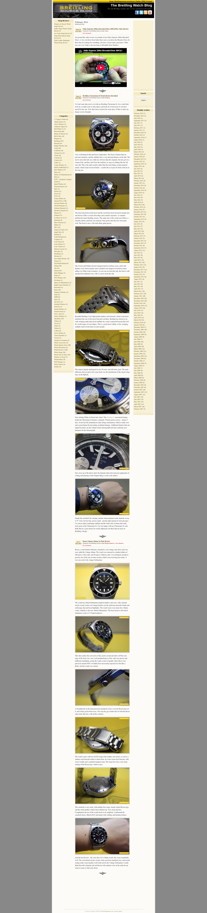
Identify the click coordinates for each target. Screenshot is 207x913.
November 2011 (139, 272)
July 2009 (137, 339)
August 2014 (138, 193)
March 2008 (137, 378)
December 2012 (139, 241)
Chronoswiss (58, 153)
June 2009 (137, 342)
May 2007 (137, 402)
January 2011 (138, 296)
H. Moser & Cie (59, 218)
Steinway (57, 307)
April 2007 (137, 404)
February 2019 (138, 113)
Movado (56, 256)
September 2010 (139, 306)
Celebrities (57, 150)
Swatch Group (58, 311)
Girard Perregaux (59, 206)
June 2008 (137, 370)
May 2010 (137, 315)
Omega (56, 266)
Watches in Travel (59, 357)
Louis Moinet (58, 244)
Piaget (56, 275)
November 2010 (139, 301)
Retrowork (57, 287)
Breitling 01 (111, 417)
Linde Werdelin (59, 237)
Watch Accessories (60, 343)
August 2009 (138, 337)
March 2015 (137, 178)
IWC (55, 227)
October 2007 (138, 390)
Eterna (56, 191)
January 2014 (138, 209)
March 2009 (137, 349)
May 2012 (137, 257)
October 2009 (138, 332)
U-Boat (56, 331)
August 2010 (138, 308)
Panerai (56, 271)
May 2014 (137, 200)
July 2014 (137, 195)
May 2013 (137, 229)
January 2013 (138, 238)
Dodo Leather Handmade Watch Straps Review (62, 41)
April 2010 (137, 318)
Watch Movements (60, 347)
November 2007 (139, 387)
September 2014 (139, 190)
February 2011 (138, 294)
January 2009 (138, 354)
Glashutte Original (60, 210)
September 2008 (139, 363)
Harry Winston (59, 222)
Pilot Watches (58, 278)
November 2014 (139, 185)
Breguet (56, 138)
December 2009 (139, 327)
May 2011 (137, 286)
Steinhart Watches (59, 304)
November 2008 (139, 358)
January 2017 (138, 130)
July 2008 (137, 368)
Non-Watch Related (60, 263)
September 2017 (139, 121)
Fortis (56, 196)
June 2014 (137, 197)
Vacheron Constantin (60, 340)
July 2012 (137, 253)
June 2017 (137, 125)
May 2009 (137, 344)
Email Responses (59, 186)
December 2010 (139, 298)
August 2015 (138, 166)
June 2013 (137, 226)
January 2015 (138, 183)
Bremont (57, 143)
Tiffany (56, 321)
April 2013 (137, 231)
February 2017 (138, 128)
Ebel (55, 177)
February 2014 (138, 207)
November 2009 (139, 330)
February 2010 (138, 322)
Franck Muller (58, 198)
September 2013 (139, 219)
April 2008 (137, 375)
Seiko (56, 295)
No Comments (87, 33)
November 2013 (139, 214)
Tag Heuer (57, 319)
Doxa (55, 172)
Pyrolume (57, 280)
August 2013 (138, 221)
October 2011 (138, 274)
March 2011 (137, 291)
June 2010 (137, 313)
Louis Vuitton (58, 246)
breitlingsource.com (107, 911)
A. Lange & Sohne (60, 119)
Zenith (56, 367)
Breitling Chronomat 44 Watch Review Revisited (100, 95)
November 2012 (139, 243)
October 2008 (138, 361)
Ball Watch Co (58, 129)
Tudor (56, 326)
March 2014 (137, 205)
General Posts (58, 201)
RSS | (144, 1)
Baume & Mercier (59, 134)
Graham (56, 215)
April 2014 (137, 202)
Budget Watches (59, 146)
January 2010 (138, 325)
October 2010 (138, 303)
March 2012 (137, 262)
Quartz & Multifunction (61, 283)
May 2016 (137, 147)
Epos (55, 189)
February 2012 (138, 265)
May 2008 (137, 373)
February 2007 (138, 409)
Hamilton (57, 220)
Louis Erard (58, 242)
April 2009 (137, 346)
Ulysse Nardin (58, 333)
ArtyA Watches (59, 124)
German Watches (59, 203)
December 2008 (139, 356)
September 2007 (139, 392)
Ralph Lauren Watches (61, 285)
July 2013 (137, 224)
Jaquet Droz (58, 232)
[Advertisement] (63, 76)
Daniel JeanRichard (60, 167)
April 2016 (137, 149)
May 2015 (137, 173)
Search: (143, 93)
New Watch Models (60, 259)
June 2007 (137, 399)
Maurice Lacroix (59, 249)
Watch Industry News (61, 345)
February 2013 (138, 236)
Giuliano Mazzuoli (60, 208)
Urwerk (56, 338)
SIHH (56, 297)
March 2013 (137, 233)
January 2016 (138, 157)
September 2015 (139, 164)
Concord (57, 158)
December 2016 (139, 133)
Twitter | (139, 1)
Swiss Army (58, 314)
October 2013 (138, 217)
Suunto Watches (59, 309)
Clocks (56, 155)
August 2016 (138, 140)
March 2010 (137, 320)
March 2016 (137, 152)
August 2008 (138, 366)
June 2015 (137, 171)
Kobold (56, 234)
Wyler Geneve (58, 364)
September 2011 (139, 277)
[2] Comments (87, 100)
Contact (149, 1)
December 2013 (139, 212)
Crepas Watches (59, 165)
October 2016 (138, 135)
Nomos (56, 261)
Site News (57, 302)
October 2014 (138, 188)
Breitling (57, 141)
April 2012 (137, 260)
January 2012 (138, 267)
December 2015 (139, 159)
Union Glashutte (59, 335)
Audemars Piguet (59, 126)
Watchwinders (58, 359)
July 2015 (137, 169)
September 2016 (139, 137)
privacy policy (118, 911)
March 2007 (137, 406)
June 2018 (137, 118)
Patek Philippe (58, 273)
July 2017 (137, 123)
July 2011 (137, 282)
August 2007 (138, 394)
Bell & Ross (58, 136)
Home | (111, 1)
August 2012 (138, 250)
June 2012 (137, 255)
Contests (57, 160)
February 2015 (138, 181)
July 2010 (137, 310)
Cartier (56, 148)
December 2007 (139, 385)
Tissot (56, 323)
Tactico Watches (59, 316)
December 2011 (139, 270)
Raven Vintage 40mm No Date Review (96, 541)
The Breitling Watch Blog (131, 5)
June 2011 (137, 284)
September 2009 (139, 334)
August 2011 (138, 279)
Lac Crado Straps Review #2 (63, 33)
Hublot (56, 225)
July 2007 (137, 397)
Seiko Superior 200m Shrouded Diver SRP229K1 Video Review (106, 29)
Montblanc (57, 254)
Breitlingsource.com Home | (125, 1)
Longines (57, 239)
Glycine (56, 213)
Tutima (56, 328)
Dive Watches (58, 170)
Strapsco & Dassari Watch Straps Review (62, 25)
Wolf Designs (58, 362)
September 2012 (139, 248)
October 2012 (138, 245)
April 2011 (137, 289)
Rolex (56, 290)
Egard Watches (59, 184)
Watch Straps (58, 352)
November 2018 (139, 116)
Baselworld (57, 131)
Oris (55, 268)
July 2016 (137, 142)
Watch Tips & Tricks (60, 355)
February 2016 (138, 154)
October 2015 (138, 161)
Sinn (55, 299)
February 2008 (138, 380)
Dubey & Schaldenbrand (61, 175)
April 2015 (137, 176)
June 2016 (137, 145)
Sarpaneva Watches (60, 292)
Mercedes (57, 251)
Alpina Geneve (58, 122)
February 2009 (138, 351)
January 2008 (138, 382)
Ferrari (56, 194)
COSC (56, 163)
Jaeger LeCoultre (59, 230)
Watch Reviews (59, 350)
